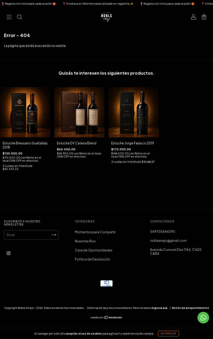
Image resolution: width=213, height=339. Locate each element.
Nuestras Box (85, 241)
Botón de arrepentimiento (190, 307)
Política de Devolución (92, 259)
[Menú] (9, 17)
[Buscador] (19, 17)
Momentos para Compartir (95, 232)
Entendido (168, 333)
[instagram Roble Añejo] (8, 253)
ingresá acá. (160, 307)
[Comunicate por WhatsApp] (203, 317)
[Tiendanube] (106, 318)
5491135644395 (162, 232)
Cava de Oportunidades (93, 250)
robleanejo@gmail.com (168, 241)
